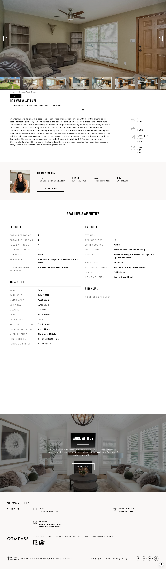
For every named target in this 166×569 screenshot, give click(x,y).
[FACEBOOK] (138, 558)
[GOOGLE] (156, 558)
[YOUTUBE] (150, 558)
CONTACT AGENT (51, 188)
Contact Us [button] (83, 467)
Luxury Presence (63, 558)
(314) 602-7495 (79, 181)
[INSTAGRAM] (144, 558)
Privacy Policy (120, 558)
